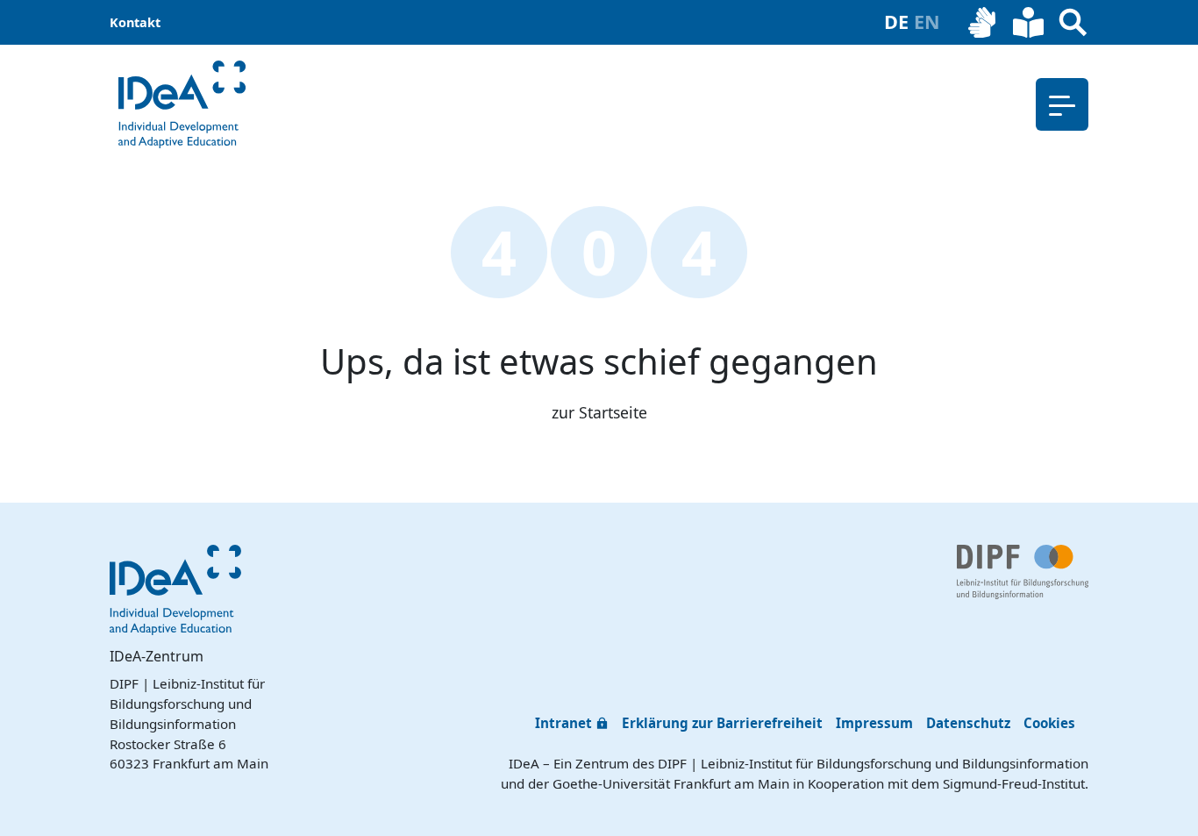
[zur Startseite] (182, 104)
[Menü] (1062, 104)
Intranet (563, 723)
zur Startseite (599, 412)
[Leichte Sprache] (1028, 22)
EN (927, 21)
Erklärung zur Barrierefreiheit (722, 723)
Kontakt (135, 22)
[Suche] (1073, 22)
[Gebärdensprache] (983, 22)
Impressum (874, 723)
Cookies (1049, 723)
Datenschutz (968, 723)
